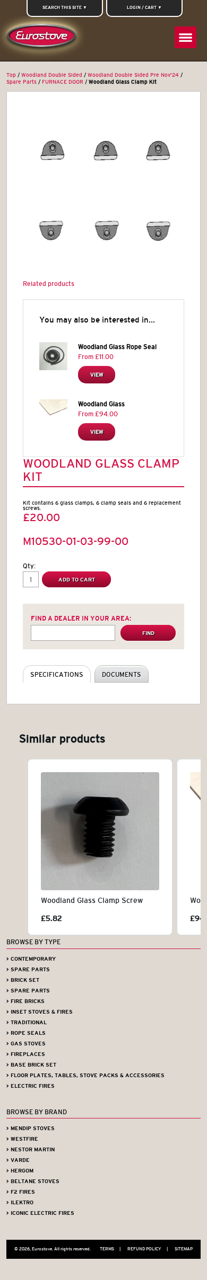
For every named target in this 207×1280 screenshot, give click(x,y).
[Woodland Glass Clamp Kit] (104, 188)
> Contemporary (31, 959)
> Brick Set (22, 980)
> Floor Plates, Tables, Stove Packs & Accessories (85, 1075)
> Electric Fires (30, 1086)
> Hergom (19, 1171)
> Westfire (22, 1139)
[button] (17, 847)
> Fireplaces (25, 1054)
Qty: (29, 565)
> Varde (18, 1160)
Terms (110, 1248)
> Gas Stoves (26, 1043)
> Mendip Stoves (30, 1128)
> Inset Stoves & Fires (39, 1012)
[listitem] (100, 847)
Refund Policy (147, 1248)
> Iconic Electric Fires (40, 1213)
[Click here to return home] (43, 38)
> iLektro (19, 1202)
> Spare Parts (28, 969)
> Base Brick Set (31, 1065)
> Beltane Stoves (32, 1181)
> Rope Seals (26, 1033)
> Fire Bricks (25, 1001)
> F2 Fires (20, 1192)
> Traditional (26, 1022)
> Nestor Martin (30, 1149)
